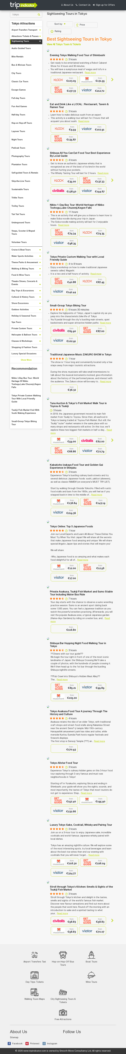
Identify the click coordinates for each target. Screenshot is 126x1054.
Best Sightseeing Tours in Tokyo (79, 39)
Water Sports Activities (22, 256)
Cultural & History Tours (23, 297)
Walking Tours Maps (34, 999)
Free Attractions (63, 1020)
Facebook (17, 1044)
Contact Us (84, 5)
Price (82, 25)
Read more (90, 73)
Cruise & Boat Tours (21, 250)
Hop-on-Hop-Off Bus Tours (63, 963)
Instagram (52, 1044)
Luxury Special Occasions (24, 353)
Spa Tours (16, 322)
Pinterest (34, 1044)
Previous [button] (53, 79)
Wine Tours (91, 982)
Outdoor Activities (20, 309)
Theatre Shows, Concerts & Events (24, 282)
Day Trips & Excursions (23, 290)
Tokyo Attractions (23, 23)
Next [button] (111, 79)
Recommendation (24, 368)
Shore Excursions (20, 303)
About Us (68, 5)
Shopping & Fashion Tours (24, 347)
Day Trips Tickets (35, 982)
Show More (26, 360)
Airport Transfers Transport (24, 30)
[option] (64, 80)
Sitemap (14, 1038)
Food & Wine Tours (21, 275)
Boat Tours (91, 962)
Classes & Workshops (22, 341)
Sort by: (58, 24)
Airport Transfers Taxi (35, 962)
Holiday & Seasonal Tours (24, 316)
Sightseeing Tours (20, 41)
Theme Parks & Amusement (25, 262)
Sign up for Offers (105, 5)
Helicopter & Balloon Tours (24, 335)
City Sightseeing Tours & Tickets (63, 1000)
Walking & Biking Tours (23, 268)
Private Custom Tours (22, 328)
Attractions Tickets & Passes (25, 36)
